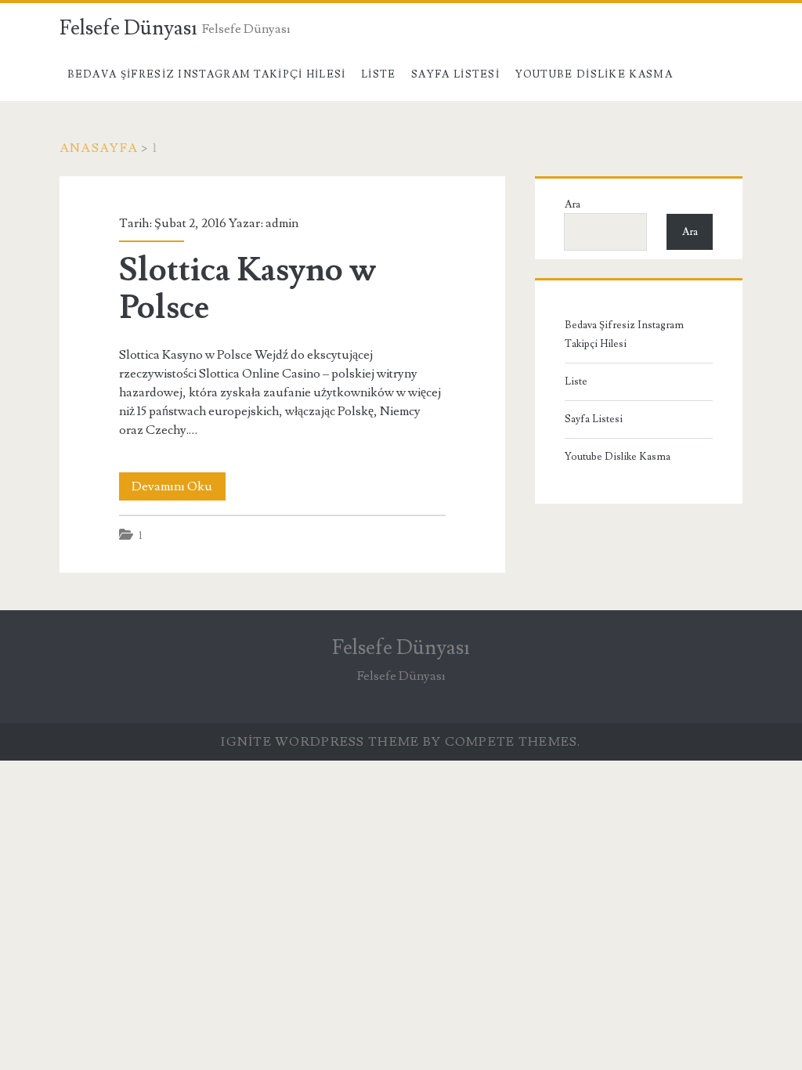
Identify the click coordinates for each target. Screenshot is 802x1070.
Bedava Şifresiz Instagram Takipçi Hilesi (206, 74)
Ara (572, 204)
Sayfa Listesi (455, 74)
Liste (378, 74)
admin (282, 223)
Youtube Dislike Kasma (594, 74)
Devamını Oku (179, 489)
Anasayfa (99, 148)
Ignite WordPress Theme (320, 742)
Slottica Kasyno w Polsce (247, 289)
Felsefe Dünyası (128, 28)
